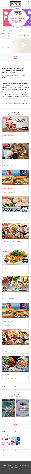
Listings (3, 30)
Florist (12, 30)
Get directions (7, 47)
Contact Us (21, 468)
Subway (16, 450)
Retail (8, 30)
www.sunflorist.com (24, 35)
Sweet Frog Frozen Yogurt (15, 454)
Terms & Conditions (13, 468)
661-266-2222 (6, 35)
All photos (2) (26, 435)
